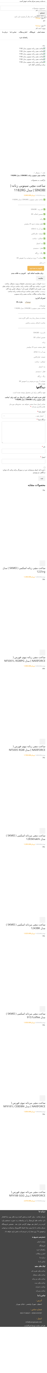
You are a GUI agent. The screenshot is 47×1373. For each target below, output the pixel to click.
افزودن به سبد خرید (36, 268)
